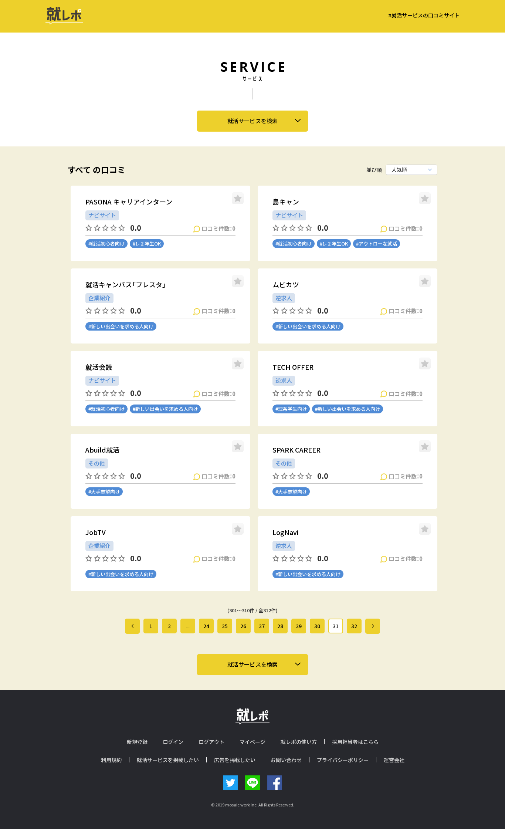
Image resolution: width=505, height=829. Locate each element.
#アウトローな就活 (376, 243)
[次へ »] (372, 626)
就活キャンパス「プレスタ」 (125, 285)
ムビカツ (285, 285)
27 (262, 626)
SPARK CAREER (296, 450)
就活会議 (98, 367)
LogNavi (285, 532)
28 (280, 626)
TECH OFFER (292, 367)
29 (299, 626)
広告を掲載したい (234, 760)
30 (317, 626)
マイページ (252, 741)
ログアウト (211, 741)
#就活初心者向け (106, 243)
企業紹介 (99, 298)
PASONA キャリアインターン (128, 202)
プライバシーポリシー (343, 760)
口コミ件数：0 (218, 228)
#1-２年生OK (147, 243)
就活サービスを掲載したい (168, 760)
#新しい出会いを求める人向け (120, 326)
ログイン (173, 741)
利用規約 (111, 760)
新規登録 (137, 741)
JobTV (95, 532)
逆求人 (283, 298)
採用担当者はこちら (355, 741)
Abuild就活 (102, 450)
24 (206, 626)
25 (225, 626)
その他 (96, 463)
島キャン (285, 202)
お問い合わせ (286, 760)
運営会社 (394, 760)
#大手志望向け (104, 491)
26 (243, 626)
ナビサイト (102, 215)
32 (354, 626)
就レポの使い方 (299, 741)
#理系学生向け (291, 408)
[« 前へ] (132, 626)
